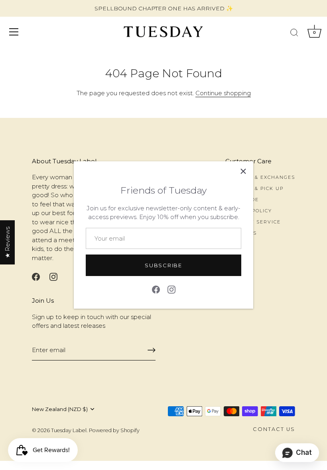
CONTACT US (274, 429)
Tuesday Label (69, 430)
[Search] (294, 33)
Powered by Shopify (114, 430)
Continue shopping (223, 93)
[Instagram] (171, 289)
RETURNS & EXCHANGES (260, 177)
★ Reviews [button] (7, 242)
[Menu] (14, 32)
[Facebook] (156, 289)
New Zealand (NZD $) (60, 409)
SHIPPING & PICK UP (254, 188)
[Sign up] (152, 350)
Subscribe (163, 265)
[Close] (243, 171)
